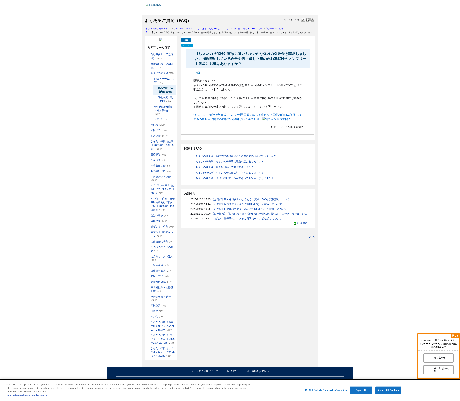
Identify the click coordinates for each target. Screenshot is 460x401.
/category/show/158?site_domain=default (148, 160)
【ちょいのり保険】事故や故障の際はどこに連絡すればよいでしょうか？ (234, 155)
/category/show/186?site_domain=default (148, 73)
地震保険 (159, 135)
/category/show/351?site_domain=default (148, 297)
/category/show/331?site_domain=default (148, 227)
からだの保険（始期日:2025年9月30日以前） (162, 145)
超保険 (158, 124)
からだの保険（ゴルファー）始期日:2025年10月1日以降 (163, 339)
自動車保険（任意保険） (162, 56)
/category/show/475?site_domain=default (148, 335)
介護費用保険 (161, 165)
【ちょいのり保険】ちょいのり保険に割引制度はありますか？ (228, 172)
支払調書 (158, 305)
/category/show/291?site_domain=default (148, 198)
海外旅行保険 (161, 171)
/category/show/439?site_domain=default (148, 232)
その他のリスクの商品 (162, 249)
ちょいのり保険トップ (184, 28)
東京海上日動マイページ (162, 234)
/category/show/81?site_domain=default (148, 171)
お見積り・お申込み (162, 258)
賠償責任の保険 (162, 241)
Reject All (361, 390)
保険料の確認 (161, 281)
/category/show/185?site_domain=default (148, 64)
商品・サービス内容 (252, 28)
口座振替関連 (161, 270)
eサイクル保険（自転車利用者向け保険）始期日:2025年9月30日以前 (163, 204)
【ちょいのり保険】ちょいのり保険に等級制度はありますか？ (228, 161)
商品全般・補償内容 (165, 89)
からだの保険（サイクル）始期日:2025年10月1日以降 (163, 352)
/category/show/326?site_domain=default (148, 215)
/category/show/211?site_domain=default (151, 79)
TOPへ (311, 236)
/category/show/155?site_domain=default (148, 154)
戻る (187, 39)
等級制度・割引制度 (165, 99)
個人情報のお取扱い (257, 371)
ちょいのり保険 (232, 28)
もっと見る (301, 223)
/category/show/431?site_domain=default (148, 166)
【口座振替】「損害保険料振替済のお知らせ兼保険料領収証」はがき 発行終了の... (259, 213)
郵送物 (158, 310)
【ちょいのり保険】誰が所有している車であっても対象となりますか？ (233, 178)
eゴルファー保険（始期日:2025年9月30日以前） (163, 189)
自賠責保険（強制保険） (162, 65)
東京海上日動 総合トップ (158, 28)
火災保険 (159, 130)
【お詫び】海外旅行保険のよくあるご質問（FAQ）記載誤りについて (250, 199)
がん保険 (158, 160)
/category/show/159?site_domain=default (148, 221)
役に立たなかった (441, 369)
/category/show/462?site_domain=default (148, 322)
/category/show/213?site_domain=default (151, 119)
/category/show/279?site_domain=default (148, 185)
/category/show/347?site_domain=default (148, 287)
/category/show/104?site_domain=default (148, 125)
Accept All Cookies (388, 390)
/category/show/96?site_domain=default (148, 130)
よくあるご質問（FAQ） (209, 28)
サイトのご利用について (205, 371)
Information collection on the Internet (27, 395)
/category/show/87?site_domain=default (148, 136)
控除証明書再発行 (161, 298)
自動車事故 (160, 215)
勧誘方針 (232, 371)
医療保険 (158, 154)
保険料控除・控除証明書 (162, 289)
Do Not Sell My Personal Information (326, 390)
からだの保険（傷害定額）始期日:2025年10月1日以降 (163, 326)
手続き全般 (160, 265)
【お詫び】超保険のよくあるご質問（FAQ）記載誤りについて (246, 204)
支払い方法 (160, 276)
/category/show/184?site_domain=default (148, 54)
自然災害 (159, 221)
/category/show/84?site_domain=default (148, 141)
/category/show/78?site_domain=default (148, 177)
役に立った (439, 358)
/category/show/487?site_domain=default (148, 348)
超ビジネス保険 (163, 226)
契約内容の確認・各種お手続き (164, 110)
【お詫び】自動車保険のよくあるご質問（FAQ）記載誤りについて (249, 209)
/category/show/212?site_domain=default (151, 107)
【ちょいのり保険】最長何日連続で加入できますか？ (223, 167)
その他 (161, 119)
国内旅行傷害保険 (161, 178)
